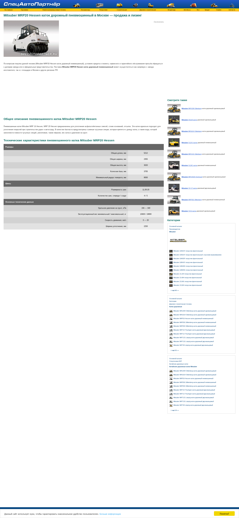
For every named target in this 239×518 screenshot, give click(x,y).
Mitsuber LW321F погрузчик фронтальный (188, 251)
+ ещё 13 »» (175, 410)
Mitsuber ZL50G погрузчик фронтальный (187, 281)
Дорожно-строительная (148, 10)
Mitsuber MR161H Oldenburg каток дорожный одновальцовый (194, 315)
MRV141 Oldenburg (192, 154)
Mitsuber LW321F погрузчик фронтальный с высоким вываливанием (197, 255)
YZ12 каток (189, 211)
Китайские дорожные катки (178, 364)
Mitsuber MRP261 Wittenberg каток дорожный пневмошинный (194, 322)
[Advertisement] (80, 40)
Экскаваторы (85, 10)
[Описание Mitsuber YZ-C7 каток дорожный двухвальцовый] (174, 192)
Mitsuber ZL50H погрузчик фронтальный (187, 285)
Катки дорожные (175, 306)
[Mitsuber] (178, 246)
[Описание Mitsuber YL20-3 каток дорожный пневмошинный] (174, 146)
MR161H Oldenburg (192, 131)
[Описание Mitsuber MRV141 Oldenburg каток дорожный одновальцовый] (174, 158)
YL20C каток (189, 165)
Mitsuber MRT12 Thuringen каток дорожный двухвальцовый (194, 334)
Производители (174, 229)
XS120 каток (189, 120)
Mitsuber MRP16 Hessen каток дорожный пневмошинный (193, 318)
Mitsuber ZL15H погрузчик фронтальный (187, 274)
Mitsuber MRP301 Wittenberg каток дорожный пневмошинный (194, 326)
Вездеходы (172, 10)
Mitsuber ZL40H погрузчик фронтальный (187, 277)
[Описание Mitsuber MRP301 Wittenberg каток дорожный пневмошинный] (174, 203)
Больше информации (110, 513)
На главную (8, 10)
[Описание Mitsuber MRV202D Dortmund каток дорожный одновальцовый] (174, 181)
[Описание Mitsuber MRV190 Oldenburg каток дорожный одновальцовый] (174, 112)
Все (198, 10)
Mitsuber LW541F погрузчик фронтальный (188, 262)
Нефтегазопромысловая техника (54, 10)
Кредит (207, 10)
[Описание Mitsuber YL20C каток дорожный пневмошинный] (174, 169)
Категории (172, 301)
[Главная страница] (32, 4)
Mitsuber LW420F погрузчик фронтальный (188, 258)
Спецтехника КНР (175, 361)
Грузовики (24, 10)
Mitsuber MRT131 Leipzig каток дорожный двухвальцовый (193, 341)
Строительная (122, 10)
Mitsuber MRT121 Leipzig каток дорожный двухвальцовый (193, 337)
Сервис (218, 10)
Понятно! (224, 513)
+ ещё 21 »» (175, 350)
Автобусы (187, 10)
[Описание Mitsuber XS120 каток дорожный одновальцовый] (174, 124)
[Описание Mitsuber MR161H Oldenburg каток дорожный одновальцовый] (174, 135)
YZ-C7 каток (189, 188)
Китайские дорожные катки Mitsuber (183, 366)
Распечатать (159, 22)
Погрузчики (103, 10)
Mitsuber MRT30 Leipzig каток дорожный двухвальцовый (193, 345)
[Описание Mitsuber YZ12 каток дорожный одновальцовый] (174, 215)
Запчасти (231, 10)
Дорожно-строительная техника (180, 304)
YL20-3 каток (189, 142)
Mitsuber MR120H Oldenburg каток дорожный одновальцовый (194, 311)
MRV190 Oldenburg (192, 108)
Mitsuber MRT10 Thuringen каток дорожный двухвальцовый (194, 330)
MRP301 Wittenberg (192, 199)
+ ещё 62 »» (175, 290)
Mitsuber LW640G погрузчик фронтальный (188, 266)
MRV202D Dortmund (192, 177)
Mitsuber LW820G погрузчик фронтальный (188, 270)
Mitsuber (172, 232)
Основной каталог (175, 226)
